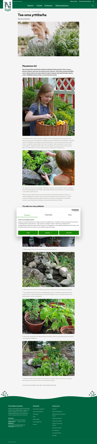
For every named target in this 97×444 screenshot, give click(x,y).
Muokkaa (47, 232)
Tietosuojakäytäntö (37, 421)
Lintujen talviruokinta (57, 421)
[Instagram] (93, 1)
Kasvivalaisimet (55, 430)
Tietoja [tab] (70, 214)
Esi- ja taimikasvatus (56, 433)
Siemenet (54, 409)
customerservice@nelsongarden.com (16, 425)
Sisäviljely (54, 435)
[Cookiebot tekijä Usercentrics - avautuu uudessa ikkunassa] (72, 210)
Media (34, 416)
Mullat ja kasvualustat (57, 418)
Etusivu (19, 11)
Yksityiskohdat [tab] (48, 214)
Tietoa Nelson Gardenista (85, 1)
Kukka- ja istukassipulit (57, 411)
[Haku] (92, 5)
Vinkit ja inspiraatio (26, 11)
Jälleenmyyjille (73, 1)
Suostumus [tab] (27, 215)
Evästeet (35, 424)
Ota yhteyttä (35, 414)
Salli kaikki (69, 232)
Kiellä (28, 232)
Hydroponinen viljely (56, 427)
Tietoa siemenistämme (38, 411)
